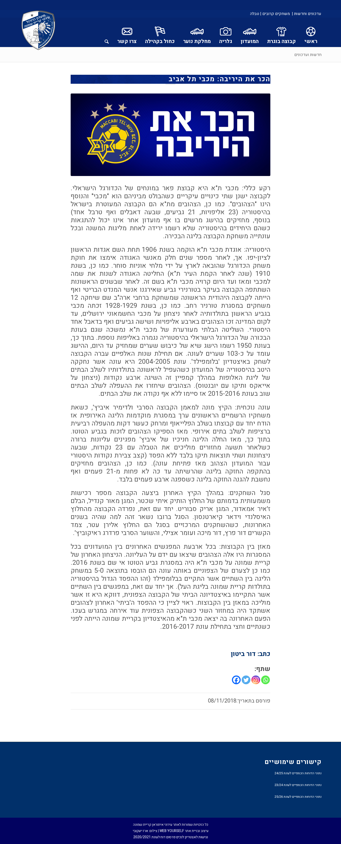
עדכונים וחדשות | (306, 14)
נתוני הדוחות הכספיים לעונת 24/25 (298, 773)
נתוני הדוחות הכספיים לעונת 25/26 (298, 796)
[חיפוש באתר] (106, 32)
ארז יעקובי (140, 831)
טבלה (254, 14)
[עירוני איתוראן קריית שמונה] (38, 30)
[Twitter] (246, 680)
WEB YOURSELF (172, 831)
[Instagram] (255, 680)
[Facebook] (236, 680)
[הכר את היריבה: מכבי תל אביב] (170, 135)
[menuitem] (306, 13)
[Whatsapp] (265, 680)
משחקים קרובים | (275, 14)
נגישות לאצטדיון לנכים (192, 837)
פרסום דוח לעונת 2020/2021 (154, 837)
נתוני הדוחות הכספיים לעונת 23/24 (298, 784)
